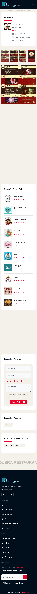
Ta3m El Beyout (19, 242)
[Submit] (25, 577)
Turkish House (19, 289)
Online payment (10, 557)
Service (3, 534)
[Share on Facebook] (6, 445)
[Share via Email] (17, 445)
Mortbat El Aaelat (20, 219)
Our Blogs (8, 510)
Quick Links (5, 500)
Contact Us (9, 519)
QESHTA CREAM (20, 208)
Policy (7, 528)
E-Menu (7, 548)
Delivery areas (19, 40)
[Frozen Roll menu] (5, 56)
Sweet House (18, 196)
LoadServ (26, 592)
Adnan (16, 254)
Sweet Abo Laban (20, 231)
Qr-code (7, 552)
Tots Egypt (17, 266)
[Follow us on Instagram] (7, 494)
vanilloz (16, 277)
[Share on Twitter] (12, 445)
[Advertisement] (18, 165)
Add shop (8, 543)
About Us (8, 505)
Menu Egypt (19, 583)
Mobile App (9, 514)
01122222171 (19, 24)
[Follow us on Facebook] (3, 494)
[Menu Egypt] (10, 4)
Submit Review (17, 402)
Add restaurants (10, 538)
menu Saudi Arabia (11, 523)
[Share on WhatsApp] (22, 445)
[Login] (30, 4)
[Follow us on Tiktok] (12, 494)
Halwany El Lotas (20, 300)
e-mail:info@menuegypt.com (11, 571)
